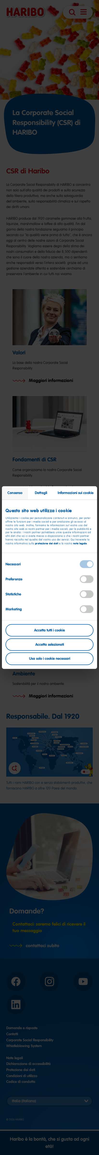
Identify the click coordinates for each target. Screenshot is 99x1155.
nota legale (80, 543)
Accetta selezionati (49, 644)
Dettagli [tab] (41, 492)
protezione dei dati (46, 543)
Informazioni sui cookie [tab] (75, 492)
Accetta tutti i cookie (49, 630)
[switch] (86, 579)
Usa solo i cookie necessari (49, 658)
